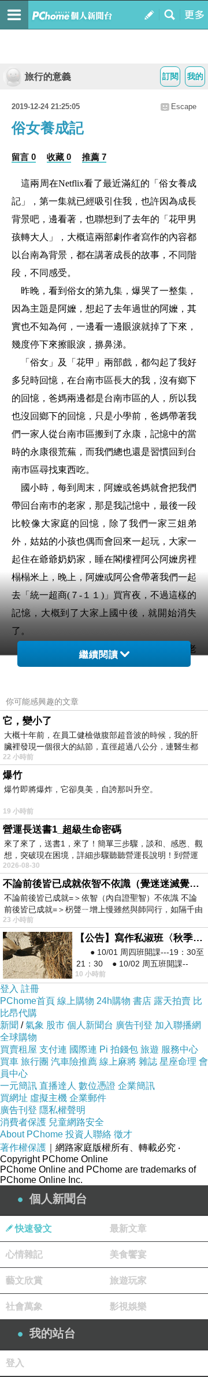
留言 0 (24, 157)
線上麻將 (117, 1061)
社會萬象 (24, 1306)
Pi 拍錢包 (118, 1049)
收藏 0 (59, 157)
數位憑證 (97, 1086)
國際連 (83, 1049)
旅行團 (35, 1061)
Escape (183, 106)
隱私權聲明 (62, 1110)
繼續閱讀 (98, 654)
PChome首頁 (27, 1001)
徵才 (123, 1134)
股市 (55, 1025)
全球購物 (18, 1037)
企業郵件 (87, 1098)
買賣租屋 (18, 1049)
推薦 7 (94, 157)
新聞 (9, 1025)
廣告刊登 (134, 1025)
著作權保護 (23, 1147)
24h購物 (113, 1001)
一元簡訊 (18, 1086)
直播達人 (57, 1086)
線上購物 (75, 1001)
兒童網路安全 (76, 1122)
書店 (142, 1001)
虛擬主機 (48, 1098)
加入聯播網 (178, 1025)
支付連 (53, 1049)
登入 (9, 989)
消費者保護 (23, 1122)
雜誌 (148, 1061)
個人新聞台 (90, 1025)
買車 (9, 1061)
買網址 (14, 1098)
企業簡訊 (136, 1086)
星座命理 (177, 1061)
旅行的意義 (48, 76)
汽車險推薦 (74, 1061)
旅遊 (149, 1049)
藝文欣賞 (24, 1280)
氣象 (34, 1025)
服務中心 (179, 1049)
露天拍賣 (172, 1001)
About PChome (31, 1134)
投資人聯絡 (88, 1134)
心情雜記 (24, 1254)
